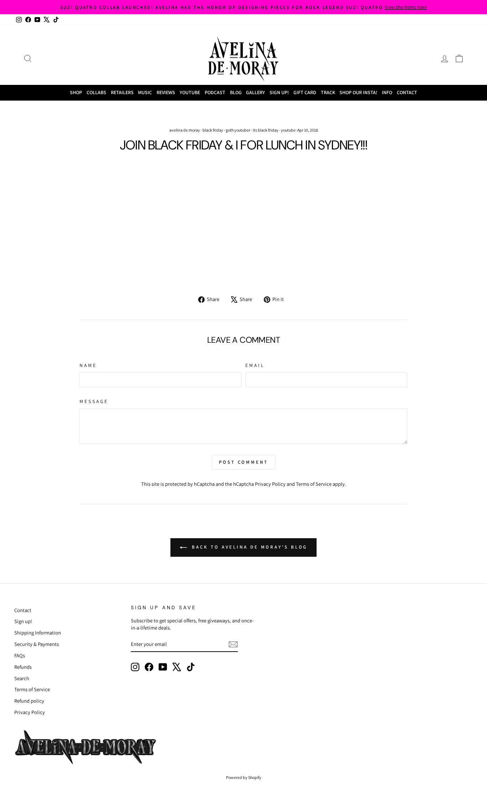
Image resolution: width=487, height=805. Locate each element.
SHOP (76, 92)
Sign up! (23, 621)
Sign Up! (279, 92)
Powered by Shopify (243, 777)
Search (21, 678)
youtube (288, 130)
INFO (387, 92)
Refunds (23, 666)
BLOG (236, 92)
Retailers (122, 92)
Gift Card (304, 92)
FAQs (19, 655)
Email (255, 365)
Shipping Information (37, 632)
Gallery (255, 92)
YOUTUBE (190, 92)
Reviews (166, 92)
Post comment (243, 462)
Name (88, 365)
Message (94, 401)
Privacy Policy (270, 483)
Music (145, 92)
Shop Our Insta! (358, 92)
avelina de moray (184, 130)
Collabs (96, 92)
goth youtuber (238, 130)
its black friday (265, 130)
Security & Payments (36, 644)
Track (328, 92)
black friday (213, 130)
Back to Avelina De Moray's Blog (249, 547)
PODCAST (215, 92)
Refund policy (29, 700)
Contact (407, 92)
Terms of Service (314, 483)
